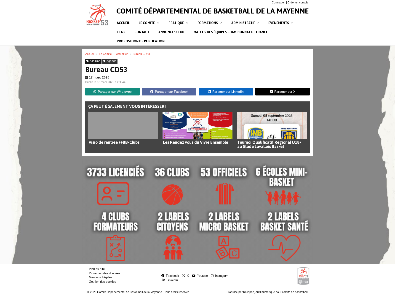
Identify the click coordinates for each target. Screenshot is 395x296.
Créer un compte (298, 2)
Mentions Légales (100, 277)
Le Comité (147, 23)
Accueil (123, 23)
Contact (141, 32)
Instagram (221, 275)
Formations (208, 23)
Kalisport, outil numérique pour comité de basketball (275, 292)
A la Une (95, 61)
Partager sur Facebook (171, 91)
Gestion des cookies (102, 281)
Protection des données (104, 273)
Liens (121, 32)
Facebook (172, 275)
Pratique (176, 23)
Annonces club (171, 32)
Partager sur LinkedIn (228, 91)
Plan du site (97, 269)
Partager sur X (284, 91)
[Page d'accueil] (97, 14)
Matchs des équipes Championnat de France (230, 32)
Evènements (279, 23)
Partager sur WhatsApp (115, 91)
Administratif (243, 23)
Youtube (202, 275)
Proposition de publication (141, 41)
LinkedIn (172, 280)
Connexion (279, 2)
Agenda (111, 61)
